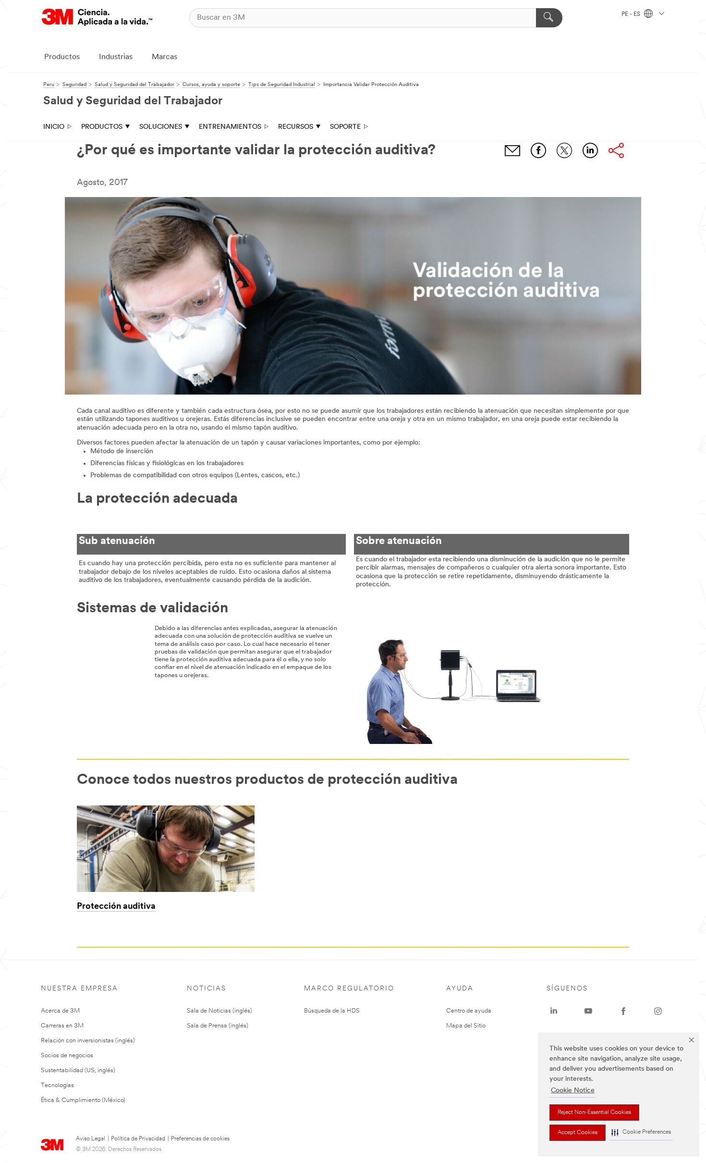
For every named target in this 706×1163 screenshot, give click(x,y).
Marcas (164, 57)
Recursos (295, 127)
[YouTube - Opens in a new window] (588, 1011)
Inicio (53, 127)
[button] (641, 1132)
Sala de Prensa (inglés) (217, 1026)
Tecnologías (57, 1085)
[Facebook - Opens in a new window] (623, 1011)
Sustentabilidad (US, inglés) (78, 1070)
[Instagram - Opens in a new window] (658, 1011)
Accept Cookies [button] (577, 1133)
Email (512, 150)
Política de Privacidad (138, 1139)
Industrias (116, 57)
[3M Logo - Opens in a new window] (97, 17)
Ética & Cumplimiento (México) (83, 1100)
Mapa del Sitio (466, 1026)
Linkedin (590, 150)
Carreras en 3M (62, 1026)
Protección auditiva (116, 907)
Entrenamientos (230, 127)
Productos (62, 57)
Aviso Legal (90, 1139)
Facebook (538, 150)
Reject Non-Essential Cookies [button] (594, 1112)
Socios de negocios (67, 1055)
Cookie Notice (573, 1090)
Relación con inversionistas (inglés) (88, 1041)
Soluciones (160, 127)
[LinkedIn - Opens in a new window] (554, 1011)
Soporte (345, 127)
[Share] (616, 150)
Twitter (564, 150)
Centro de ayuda (468, 1011)
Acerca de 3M (60, 1011)
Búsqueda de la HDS (332, 1011)
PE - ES (631, 14)
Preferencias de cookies (200, 1139)
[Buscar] (549, 17)
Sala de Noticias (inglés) (219, 1011)
